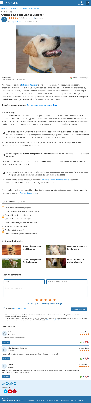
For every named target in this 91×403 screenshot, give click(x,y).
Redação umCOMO (15, 22)
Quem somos (30, 400)
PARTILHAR (81, 4)
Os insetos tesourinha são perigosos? (18, 207)
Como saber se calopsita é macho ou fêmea (21, 233)
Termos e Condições (52, 400)
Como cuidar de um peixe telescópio (18, 218)
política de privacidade (19, 308)
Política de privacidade (66, 400)
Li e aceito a (16, 308)
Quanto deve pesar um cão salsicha (42, 105)
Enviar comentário (79, 309)
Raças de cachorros (21, 8)
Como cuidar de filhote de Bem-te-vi (18, 215)
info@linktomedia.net (52, 320)
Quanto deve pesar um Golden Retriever (32, 261)
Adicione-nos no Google (80, 78)
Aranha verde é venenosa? (14, 230)
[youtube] (10, 391)
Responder (6, 342)
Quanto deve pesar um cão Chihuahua (32, 248)
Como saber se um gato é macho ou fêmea (21, 222)
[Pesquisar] (87, 3)
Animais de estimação (7, 8)
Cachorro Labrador (33, 8)
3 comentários (39, 18)
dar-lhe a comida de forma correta (55, 179)
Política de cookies (80, 400)
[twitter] (6, 391)
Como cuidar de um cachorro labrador (75, 261)
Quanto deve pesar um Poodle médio (77, 248)
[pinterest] (14, 391)
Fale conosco (40, 400)
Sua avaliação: (33, 303)
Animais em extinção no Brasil (16, 226)
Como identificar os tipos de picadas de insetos (22, 211)
